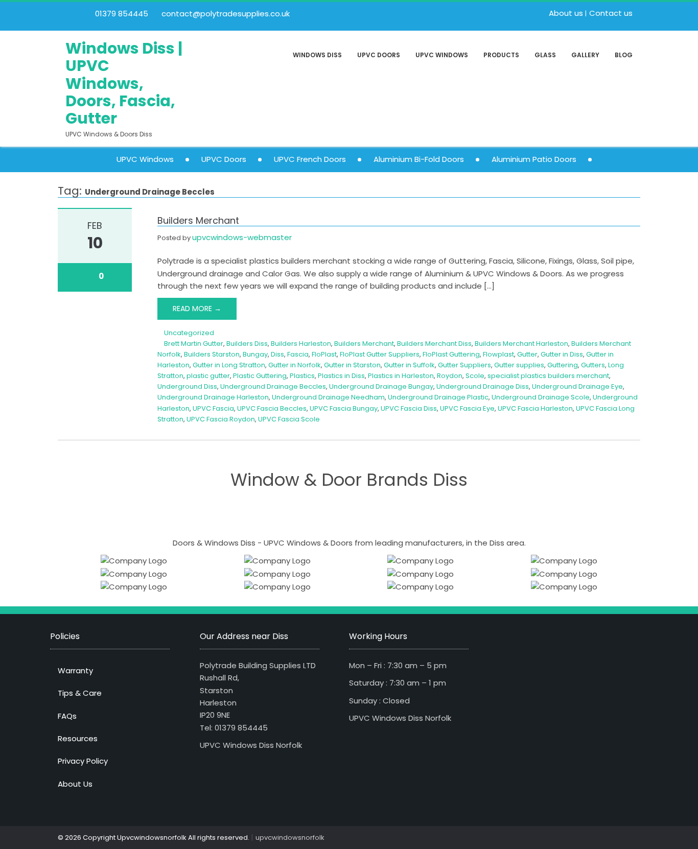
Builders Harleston (301, 343)
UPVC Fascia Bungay (344, 408)
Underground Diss (187, 386)
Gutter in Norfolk (294, 365)
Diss (277, 354)
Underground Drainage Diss (482, 386)
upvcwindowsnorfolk (289, 837)
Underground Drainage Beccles (273, 386)
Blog (624, 55)
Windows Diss (317, 55)
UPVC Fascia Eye (467, 408)
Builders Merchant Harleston (521, 343)
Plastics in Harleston (401, 376)
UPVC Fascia (213, 408)
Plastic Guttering (260, 376)
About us (566, 13)
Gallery (585, 55)
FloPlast (324, 354)
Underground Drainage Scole (541, 397)
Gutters (593, 365)
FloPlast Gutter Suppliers (380, 354)
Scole (475, 376)
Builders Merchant (198, 220)
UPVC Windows (441, 55)
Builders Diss (247, 343)
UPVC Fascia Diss (409, 408)
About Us (75, 784)
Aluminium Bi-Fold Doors (419, 159)
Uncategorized (189, 333)
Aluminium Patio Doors (534, 159)
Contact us (611, 13)
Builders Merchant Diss (434, 343)
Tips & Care (80, 693)
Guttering (562, 365)
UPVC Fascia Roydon (221, 419)
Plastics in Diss (341, 376)
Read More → (197, 308)
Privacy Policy (83, 761)
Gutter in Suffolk (409, 365)
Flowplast (498, 354)
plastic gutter (208, 376)
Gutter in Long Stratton (229, 365)
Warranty (75, 670)
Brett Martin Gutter (193, 343)
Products (501, 55)
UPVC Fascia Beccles (272, 408)
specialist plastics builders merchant (548, 376)
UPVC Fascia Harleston (535, 408)
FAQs (67, 716)
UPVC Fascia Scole (289, 419)
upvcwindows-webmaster (242, 237)
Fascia (298, 354)
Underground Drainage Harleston (213, 397)
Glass (545, 55)
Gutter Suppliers (464, 365)
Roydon (449, 376)
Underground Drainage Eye (577, 386)
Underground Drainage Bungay (381, 386)
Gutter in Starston (352, 365)
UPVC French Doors (310, 159)
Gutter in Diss (562, 354)
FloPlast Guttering (451, 354)
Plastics (302, 376)
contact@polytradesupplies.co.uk (224, 13)
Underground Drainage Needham (328, 397)
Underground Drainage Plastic (438, 397)
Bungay (255, 354)
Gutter (527, 354)
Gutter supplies (519, 365)
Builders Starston (212, 354)
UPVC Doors (378, 55)
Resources (78, 738)
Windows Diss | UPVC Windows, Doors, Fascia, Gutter (123, 83)
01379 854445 (120, 13)
